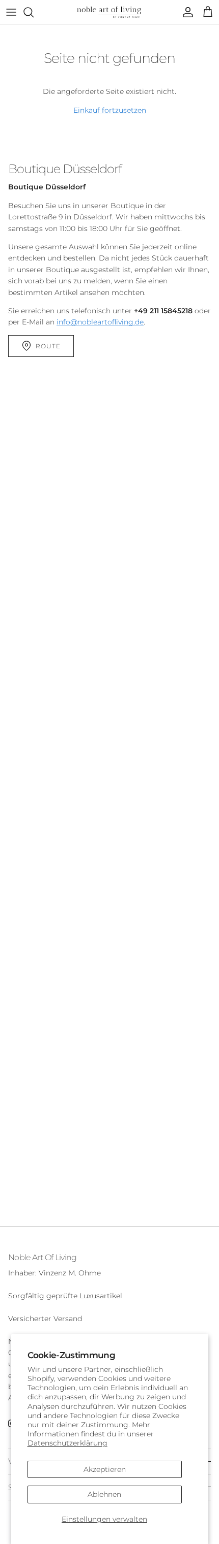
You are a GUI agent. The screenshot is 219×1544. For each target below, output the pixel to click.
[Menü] (11, 12)
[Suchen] (33, 12)
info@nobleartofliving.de (100, 321)
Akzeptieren (105, 1469)
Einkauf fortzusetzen (109, 110)
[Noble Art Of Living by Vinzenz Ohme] (109, 12)
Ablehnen (104, 1494)
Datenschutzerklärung (67, 1443)
